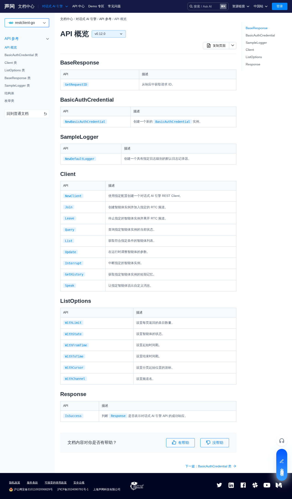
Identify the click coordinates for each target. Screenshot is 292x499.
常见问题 (114, 6)
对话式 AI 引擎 (86, 19)
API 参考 (12, 39)
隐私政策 (14, 482)
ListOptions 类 (15, 70)
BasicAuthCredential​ (260, 35)
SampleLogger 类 (17, 85)
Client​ (250, 49)
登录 (279, 6)
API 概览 (11, 47)
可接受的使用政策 (56, 482)
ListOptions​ (254, 57)
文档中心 (26, 6)
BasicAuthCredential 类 (21, 55)
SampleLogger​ (256, 42)
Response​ (253, 64)
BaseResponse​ (257, 28)
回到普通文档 (18, 114)
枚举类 (9, 101)
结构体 (9, 93)
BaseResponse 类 (18, 78)
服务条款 (32, 482)
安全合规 (78, 482)
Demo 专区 (96, 6)
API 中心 (78, 6)
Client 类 (11, 62)
